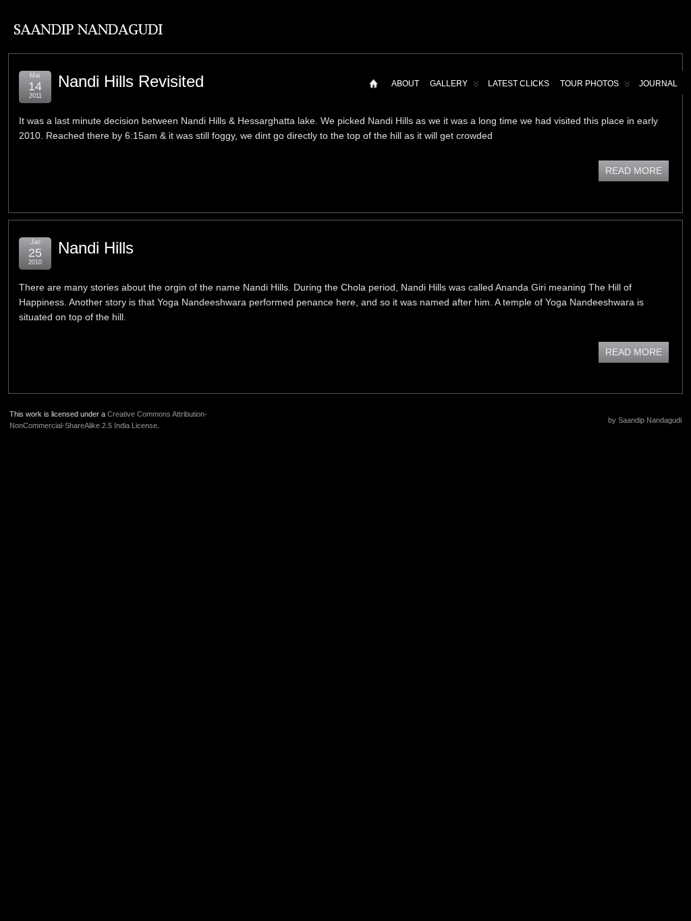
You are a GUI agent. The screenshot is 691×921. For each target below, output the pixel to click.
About (405, 83)
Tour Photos (589, 83)
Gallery (449, 83)
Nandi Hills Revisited (131, 81)
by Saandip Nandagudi (645, 420)
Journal (658, 83)
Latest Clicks (518, 83)
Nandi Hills (96, 248)
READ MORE (633, 170)
